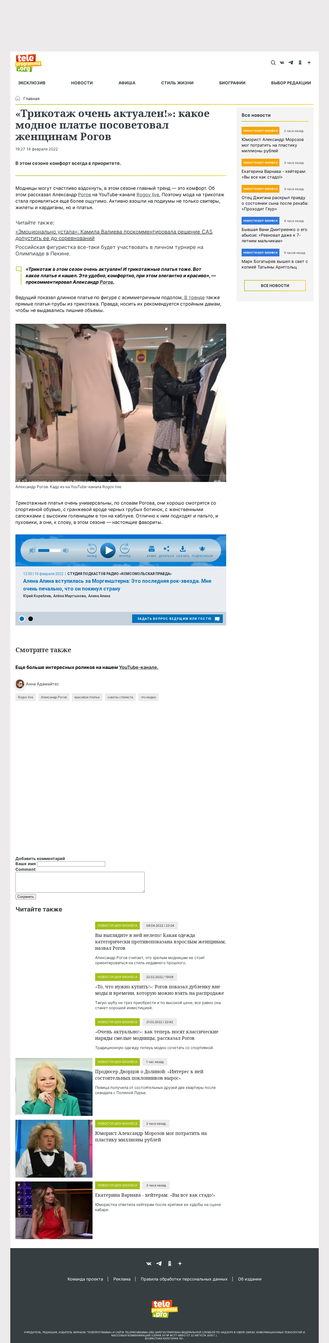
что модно (148, 697)
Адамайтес (48, 683)
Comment (25, 869)
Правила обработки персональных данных (184, 1278)
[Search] (273, 63)
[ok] (300, 63)
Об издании (250, 1278)
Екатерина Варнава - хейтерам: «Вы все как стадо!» (155, 1195)
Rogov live (25, 697)
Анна (31, 683)
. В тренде (193, 297)
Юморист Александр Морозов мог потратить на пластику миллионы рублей (151, 1136)
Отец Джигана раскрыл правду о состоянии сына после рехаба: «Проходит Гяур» (275, 203)
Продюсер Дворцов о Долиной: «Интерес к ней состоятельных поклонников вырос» (149, 1074)
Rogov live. (148, 194)
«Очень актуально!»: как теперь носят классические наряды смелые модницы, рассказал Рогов (156, 1034)
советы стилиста (120, 697)
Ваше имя (25, 863)
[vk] (282, 63)
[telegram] (291, 63)
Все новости (275, 285)
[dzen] (309, 63)
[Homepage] (31, 63)
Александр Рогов (54, 697)
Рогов (84, 194)
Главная (31, 98)
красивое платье (87, 697)
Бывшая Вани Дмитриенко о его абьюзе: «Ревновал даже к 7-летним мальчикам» (274, 235)
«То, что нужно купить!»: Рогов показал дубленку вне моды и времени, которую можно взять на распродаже (159, 989)
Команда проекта (85, 1278)
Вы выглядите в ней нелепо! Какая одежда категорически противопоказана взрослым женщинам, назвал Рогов (160, 941)
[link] (120, 403)
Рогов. (107, 282)
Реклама (122, 1278)
